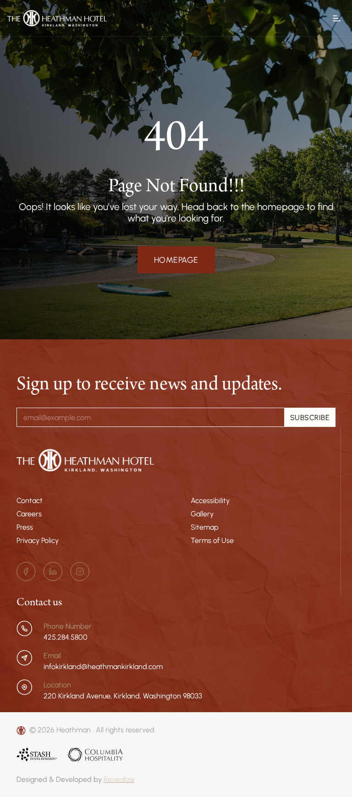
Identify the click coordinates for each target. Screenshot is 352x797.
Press (24, 526)
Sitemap (205, 526)
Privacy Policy (37, 540)
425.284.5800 (66, 637)
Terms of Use (212, 540)
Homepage (176, 260)
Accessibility (210, 500)
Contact (29, 500)
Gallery (202, 513)
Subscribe (310, 417)
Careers (29, 513)
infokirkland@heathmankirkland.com (103, 666)
